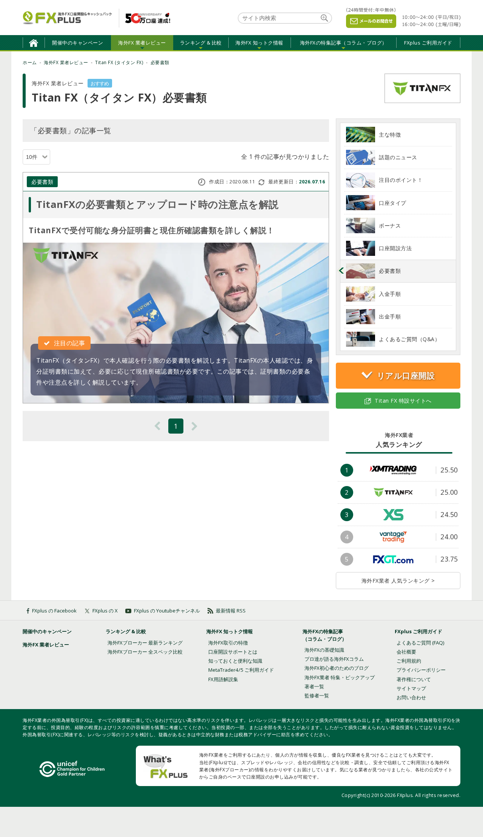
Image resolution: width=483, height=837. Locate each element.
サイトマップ (411, 688)
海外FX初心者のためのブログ (337, 668)
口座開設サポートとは (232, 651)
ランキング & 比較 (126, 631)
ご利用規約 (409, 660)
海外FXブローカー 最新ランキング (145, 642)
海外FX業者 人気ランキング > (398, 580)
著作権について (414, 679)
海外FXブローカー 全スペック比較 (145, 651)
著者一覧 (314, 686)
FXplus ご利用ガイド (428, 42)
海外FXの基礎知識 (324, 649)
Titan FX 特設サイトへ (403, 400)
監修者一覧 (317, 695)
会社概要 (406, 651)
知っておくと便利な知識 (235, 660)
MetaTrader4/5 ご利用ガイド (241, 669)
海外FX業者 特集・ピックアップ (340, 677)
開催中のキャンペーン (77, 42)
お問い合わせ (411, 697)
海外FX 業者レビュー (46, 644)
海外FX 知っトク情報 (229, 631)
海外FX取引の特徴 (228, 642)
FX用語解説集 (223, 679)
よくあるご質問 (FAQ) (421, 642)
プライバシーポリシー (421, 669)
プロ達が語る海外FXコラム (334, 658)
